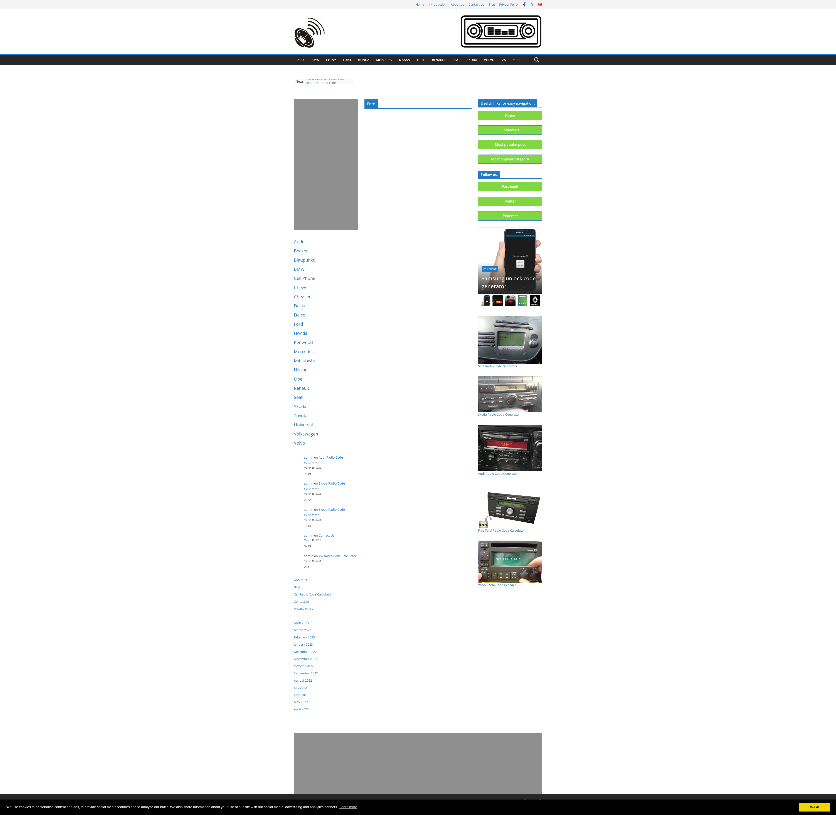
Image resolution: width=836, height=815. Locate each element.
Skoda (472, 60)
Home (420, 4)
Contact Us (476, 4)
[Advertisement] (326, 164)
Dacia (299, 306)
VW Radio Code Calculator (337, 556)
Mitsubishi (304, 361)
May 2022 (301, 702)
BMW (315, 60)
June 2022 (301, 695)
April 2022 (301, 709)
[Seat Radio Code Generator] (510, 340)
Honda (363, 60)
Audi (301, 60)
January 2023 (303, 644)
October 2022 (304, 666)
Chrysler (302, 296)
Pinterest (510, 215)
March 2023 (302, 630)
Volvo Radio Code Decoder (497, 585)
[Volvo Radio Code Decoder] (510, 562)
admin (308, 457)
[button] (517, 60)
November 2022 (305, 659)
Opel (421, 60)
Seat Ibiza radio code (320, 81)
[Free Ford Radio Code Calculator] (510, 506)
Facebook (510, 186)
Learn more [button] (348, 807)
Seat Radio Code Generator (497, 366)
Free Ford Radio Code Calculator (501, 530)
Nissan (404, 60)
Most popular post (510, 144)
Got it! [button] (814, 807)
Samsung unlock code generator (509, 282)
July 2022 (300, 688)
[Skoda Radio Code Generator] (510, 394)
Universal (303, 425)
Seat (456, 60)
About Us (457, 4)
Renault (439, 60)
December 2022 (305, 652)
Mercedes (384, 60)
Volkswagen (306, 434)
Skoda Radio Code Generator (499, 414)
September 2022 (306, 673)
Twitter (510, 201)
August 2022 (303, 680)
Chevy (331, 60)
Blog (492, 4)
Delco (299, 315)
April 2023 (301, 623)
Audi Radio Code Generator (498, 473)
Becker (301, 251)
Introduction (437, 4)
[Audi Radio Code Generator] (510, 448)
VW (503, 60)
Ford (347, 60)
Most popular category (510, 159)
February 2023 (304, 637)
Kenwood (303, 342)
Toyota (301, 416)
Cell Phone (304, 278)
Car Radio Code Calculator (313, 594)
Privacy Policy (509, 4)
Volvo (489, 60)
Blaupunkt (304, 260)
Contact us (510, 130)
